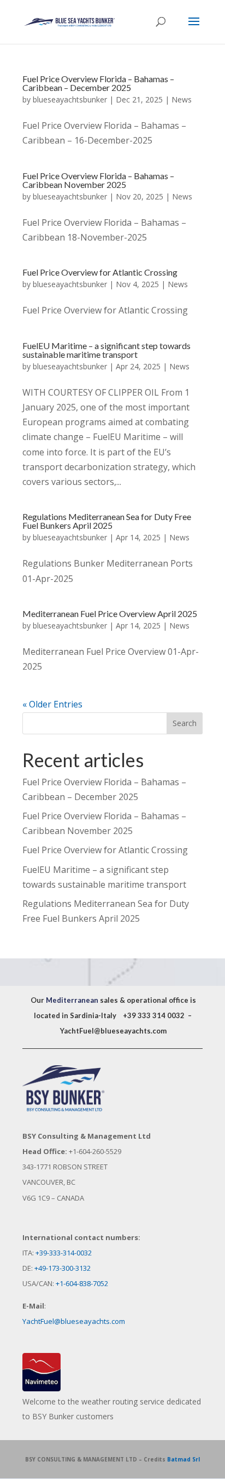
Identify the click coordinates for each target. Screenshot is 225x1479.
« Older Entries (52, 704)
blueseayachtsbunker (70, 99)
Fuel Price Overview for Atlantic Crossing (99, 272)
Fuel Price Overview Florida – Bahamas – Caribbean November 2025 (98, 180)
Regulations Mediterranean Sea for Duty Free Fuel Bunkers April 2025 (106, 520)
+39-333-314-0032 (63, 1253)
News (181, 99)
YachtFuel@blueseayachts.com (113, 1030)
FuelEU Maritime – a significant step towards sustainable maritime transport (106, 349)
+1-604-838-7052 (82, 1283)
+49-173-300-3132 (62, 1268)
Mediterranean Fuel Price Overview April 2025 (109, 613)
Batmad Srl (183, 1459)
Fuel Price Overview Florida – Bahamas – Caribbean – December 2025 (98, 83)
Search (185, 723)
